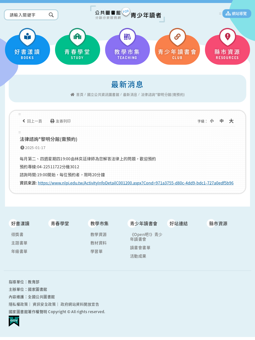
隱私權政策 (18, 304)
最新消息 (130, 94)
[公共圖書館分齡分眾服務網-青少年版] (127, 13)
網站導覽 (239, 13)
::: (220, 13)
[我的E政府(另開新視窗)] (14, 319)
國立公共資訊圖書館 (103, 94)
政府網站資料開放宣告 (80, 304)
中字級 (222, 121)
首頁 (79, 94)
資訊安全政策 (44, 304)
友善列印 (63, 121)
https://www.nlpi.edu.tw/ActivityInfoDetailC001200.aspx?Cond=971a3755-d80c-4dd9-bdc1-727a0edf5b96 (136, 183)
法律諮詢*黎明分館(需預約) (163, 94)
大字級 (231, 121)
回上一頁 (34, 121)
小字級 (212, 121)
